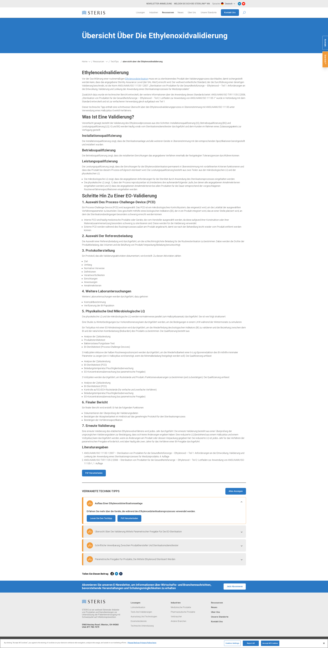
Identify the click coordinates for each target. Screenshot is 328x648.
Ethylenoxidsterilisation (136, 78)
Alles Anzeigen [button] (236, 491)
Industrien (153, 12)
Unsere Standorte (209, 12)
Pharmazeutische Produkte (183, 612)
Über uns (192, 12)
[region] (164, 643)
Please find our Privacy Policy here (142, 643)
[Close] (324, 643)
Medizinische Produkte (181, 607)
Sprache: (216, 3)
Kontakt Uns (230, 12)
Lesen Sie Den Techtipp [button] (101, 518)
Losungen (135, 603)
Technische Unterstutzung (142, 626)
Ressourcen (168, 12)
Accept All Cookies (270, 643)
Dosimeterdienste (139, 621)
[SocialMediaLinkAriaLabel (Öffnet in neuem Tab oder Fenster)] (239, 3)
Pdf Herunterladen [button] (93, 473)
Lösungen (140, 12)
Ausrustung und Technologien (144, 617)
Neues (180, 12)
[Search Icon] (244, 12)
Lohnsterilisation (138, 607)
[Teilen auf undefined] (112, 573)
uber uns (215, 612)
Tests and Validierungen (141, 612)
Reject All (251, 643)
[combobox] (228, 4)
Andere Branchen (178, 621)
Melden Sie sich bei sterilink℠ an (192, 3)
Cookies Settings (232, 643)
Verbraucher (176, 617)
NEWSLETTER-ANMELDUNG (159, 3)
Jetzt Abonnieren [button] (235, 586)
